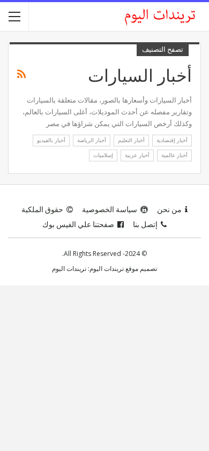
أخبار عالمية (174, 155)
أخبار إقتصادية (172, 140)
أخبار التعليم (131, 140)
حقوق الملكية (42, 209)
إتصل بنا (145, 224)
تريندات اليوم (69, 268)
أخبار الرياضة (91, 140)
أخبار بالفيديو (51, 140)
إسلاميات (103, 155)
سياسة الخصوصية (109, 209)
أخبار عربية (137, 155)
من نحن (169, 209)
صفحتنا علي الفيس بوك (78, 224)
